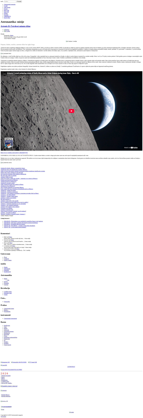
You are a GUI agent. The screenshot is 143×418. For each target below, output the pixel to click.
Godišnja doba (8, 291)
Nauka (5, 267)
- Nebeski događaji (6, 375)
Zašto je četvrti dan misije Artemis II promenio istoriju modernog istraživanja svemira (23, 171)
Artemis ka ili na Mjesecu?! (8, 186)
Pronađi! (19, 1)
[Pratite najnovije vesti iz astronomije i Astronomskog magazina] (71, 412)
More (10, 237)
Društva (6, 342)
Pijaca (5, 336)
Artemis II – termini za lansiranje (9, 192)
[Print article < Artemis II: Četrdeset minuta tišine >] (6, 29)
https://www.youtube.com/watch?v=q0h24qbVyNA (14, 152)
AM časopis (7, 7)
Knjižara (6, 343)
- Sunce (3, 377)
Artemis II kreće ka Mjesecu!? (8, 181)
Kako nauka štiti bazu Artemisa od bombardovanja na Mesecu (17, 189)
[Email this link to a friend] (7, 31)
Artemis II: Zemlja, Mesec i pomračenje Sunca (13, 168)
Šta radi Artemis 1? (6, 199)
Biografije (6, 334)
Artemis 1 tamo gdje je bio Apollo (9, 200)
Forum (5, 9)
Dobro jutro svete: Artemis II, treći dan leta (12, 172)
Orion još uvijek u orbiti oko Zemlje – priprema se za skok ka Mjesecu (19, 178)
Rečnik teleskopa (5, 396)
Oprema (6, 284)
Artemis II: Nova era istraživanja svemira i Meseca (14, 169)
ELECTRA (7, 17)
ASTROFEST (71, 366)
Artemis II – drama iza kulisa (8, 190)
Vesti (5, 327)
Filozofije (6, 270)
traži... (2, 1)
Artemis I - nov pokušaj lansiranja (9, 205)
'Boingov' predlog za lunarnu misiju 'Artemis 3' (13, 214)
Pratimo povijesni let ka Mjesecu (9, 180)
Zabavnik (6, 330)
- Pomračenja (4, 380)
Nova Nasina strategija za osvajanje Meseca (12, 187)
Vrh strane (3, 416)
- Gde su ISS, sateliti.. (6, 383)
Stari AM (6, 12)
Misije (11, 35)
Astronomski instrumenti (10, 318)
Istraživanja (7, 325)
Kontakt (6, 14)
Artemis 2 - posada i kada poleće (9, 196)
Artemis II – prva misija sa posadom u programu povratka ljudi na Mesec (20, 193)
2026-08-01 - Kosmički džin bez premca (14, 224)
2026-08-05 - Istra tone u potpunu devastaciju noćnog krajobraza (21, 222)
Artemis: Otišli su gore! (7, 177)
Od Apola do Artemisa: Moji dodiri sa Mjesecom (13, 174)
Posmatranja (7, 311)
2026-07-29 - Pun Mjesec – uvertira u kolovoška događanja (19, 225)
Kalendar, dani (8, 293)
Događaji (6, 283)
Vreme (5, 294)
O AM (5, 6)
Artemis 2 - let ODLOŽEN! (8, 195)
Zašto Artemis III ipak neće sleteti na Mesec (12, 184)
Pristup (6, 13)
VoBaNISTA (7, 16)
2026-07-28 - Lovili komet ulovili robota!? (15, 227)
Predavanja (7, 339)
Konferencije (7, 271)
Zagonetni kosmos (9, 331)
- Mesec (3, 378)
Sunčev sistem (7, 260)
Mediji (5, 328)
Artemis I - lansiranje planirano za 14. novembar (13, 203)
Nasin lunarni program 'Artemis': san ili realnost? (13, 211)
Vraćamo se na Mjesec (6, 208)
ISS (8, 280)
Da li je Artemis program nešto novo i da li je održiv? (14, 202)
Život (5, 257)
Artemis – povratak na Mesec (8, 212)
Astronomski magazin (9, 4)
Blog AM (6, 10)
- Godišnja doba (5, 381)
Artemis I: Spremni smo (7, 209)
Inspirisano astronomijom (10, 337)
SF (4, 340)
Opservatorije (7, 345)
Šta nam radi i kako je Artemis (8, 175)
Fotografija (7, 301)
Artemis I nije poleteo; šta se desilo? (10, 206)
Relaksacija (7, 333)
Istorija (6, 281)
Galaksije (6, 258)
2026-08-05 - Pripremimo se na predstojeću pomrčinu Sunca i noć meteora (23, 221)
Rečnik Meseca (5, 394)
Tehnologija (7, 268)
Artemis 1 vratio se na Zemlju (8, 198)
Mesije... (6, 310)
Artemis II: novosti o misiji (8, 183)
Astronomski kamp (9, 308)
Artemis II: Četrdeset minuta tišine (15, 26)
